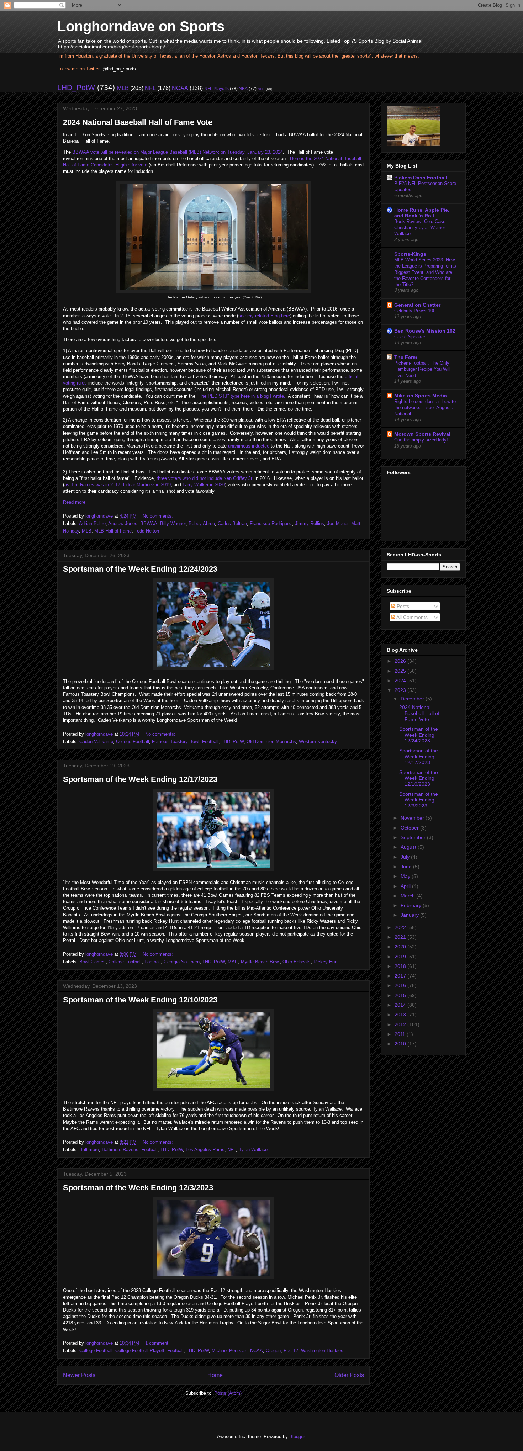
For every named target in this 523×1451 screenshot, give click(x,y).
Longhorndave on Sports (140, 26)
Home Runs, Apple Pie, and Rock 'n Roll (421, 212)
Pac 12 (291, 1350)
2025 (401, 671)
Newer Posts (79, 1375)
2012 (401, 1024)
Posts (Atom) (228, 1393)
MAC (233, 961)
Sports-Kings (410, 254)
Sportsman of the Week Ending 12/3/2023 (138, 1187)
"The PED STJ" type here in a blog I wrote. (241, 396)
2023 (401, 690)
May (406, 876)
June (407, 866)
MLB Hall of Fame (113, 531)
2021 (401, 937)
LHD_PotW (76, 87)
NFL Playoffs (216, 88)
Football (210, 741)
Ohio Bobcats (296, 961)
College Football (132, 741)
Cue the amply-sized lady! (421, 440)
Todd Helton (146, 531)
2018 (401, 966)
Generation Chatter (417, 305)
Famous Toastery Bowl (175, 741)
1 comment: (158, 1343)
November (413, 818)
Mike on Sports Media (420, 395)
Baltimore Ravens (120, 1149)
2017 (401, 976)
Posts (402, 606)
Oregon (273, 1350)
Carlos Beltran (232, 523)
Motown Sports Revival (422, 434)
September (414, 837)
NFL (150, 88)
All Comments (411, 617)
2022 (401, 927)
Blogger (297, 1436)
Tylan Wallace (253, 1149)
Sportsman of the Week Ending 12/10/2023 (140, 999)
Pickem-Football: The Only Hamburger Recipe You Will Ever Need (422, 369)
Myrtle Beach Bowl (260, 961)
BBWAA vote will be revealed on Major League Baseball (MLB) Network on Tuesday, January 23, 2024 (177, 152)
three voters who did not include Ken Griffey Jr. (205, 478)
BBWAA (148, 523)
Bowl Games (92, 961)
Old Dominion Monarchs (271, 741)
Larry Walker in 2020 (204, 484)
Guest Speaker (409, 336)
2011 (401, 1034)
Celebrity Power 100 (414, 310)
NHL (261, 89)
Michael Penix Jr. (229, 1350)
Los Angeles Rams (205, 1149)
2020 (401, 946)
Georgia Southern (182, 961)
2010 (401, 1044)
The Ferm (405, 357)
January (410, 915)
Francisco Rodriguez (271, 523)
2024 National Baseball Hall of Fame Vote (137, 122)
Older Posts (349, 1375)
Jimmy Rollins (309, 523)
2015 (401, 995)
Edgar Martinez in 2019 (147, 484)
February (412, 905)
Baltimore (89, 1149)
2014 (401, 1005)
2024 (401, 680)
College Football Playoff (139, 1350)
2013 (401, 1014)
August (409, 847)
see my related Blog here (264, 315)
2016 (401, 985)
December (413, 698)
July (406, 857)
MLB (123, 88)
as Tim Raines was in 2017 (92, 484)
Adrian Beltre (92, 523)
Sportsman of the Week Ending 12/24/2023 (140, 569)
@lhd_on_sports (119, 69)
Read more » (76, 502)
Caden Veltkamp (96, 741)
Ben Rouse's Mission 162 (424, 331)
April (406, 886)
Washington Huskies (322, 1350)
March (408, 896)
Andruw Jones (122, 523)
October (410, 828)
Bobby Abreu (202, 523)
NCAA (180, 88)
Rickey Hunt (326, 961)
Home (215, 1375)
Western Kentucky (318, 741)
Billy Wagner (173, 523)
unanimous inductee (248, 446)
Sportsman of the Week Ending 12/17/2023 (140, 779)
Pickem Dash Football (420, 177)
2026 (401, 661)
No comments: (158, 516)
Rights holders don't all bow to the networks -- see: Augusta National (425, 408)
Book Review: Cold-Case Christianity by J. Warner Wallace (419, 228)
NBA (243, 88)
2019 (401, 956)
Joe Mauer (337, 523)
